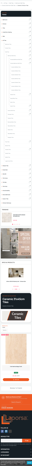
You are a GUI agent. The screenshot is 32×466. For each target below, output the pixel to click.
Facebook (2, 431)
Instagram (6, 431)
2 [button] (14, 224)
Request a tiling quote (16, 402)
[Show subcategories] (30, 20)
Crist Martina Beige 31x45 (16, 366)
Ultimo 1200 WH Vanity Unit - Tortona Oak (16, 281)
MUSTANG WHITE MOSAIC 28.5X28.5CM (19, 215)
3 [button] (16, 224)
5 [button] (19, 224)
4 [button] (17, 224)
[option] (16, 217)
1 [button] (12, 224)
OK (27, 440)
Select (4, 330)
